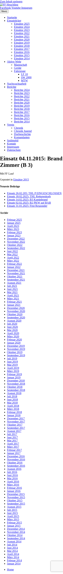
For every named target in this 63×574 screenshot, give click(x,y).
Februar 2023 (14, 232)
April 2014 (13, 554)
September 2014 (16, 538)
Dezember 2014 (16, 528)
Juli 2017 (12, 434)
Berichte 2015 (22, 118)
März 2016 (13, 484)
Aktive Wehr (14, 61)
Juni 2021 (12, 289)
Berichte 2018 (22, 108)
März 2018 (13, 408)
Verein (10, 124)
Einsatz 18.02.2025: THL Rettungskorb (29, 196)
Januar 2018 (13, 415)
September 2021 (16, 279)
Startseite (12, 17)
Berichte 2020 (22, 102)
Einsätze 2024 (22, 26)
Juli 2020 (12, 323)
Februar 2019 (14, 374)
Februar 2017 (14, 450)
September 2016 (16, 465)
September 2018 (16, 390)
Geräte (17, 67)
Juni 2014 (12, 547)
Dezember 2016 (16, 456)
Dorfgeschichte (22, 134)
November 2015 (16, 497)
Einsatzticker (14, 20)
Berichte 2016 (22, 115)
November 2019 (16, 349)
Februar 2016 (14, 487)
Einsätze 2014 (22, 58)
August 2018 (14, 393)
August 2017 (14, 431)
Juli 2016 (12, 472)
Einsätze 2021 (22, 36)
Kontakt (11, 143)
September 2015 (16, 503)
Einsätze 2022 (22, 33)
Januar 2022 (13, 267)
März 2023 (13, 229)
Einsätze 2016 (22, 52)
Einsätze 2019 (22, 42)
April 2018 (13, 405)
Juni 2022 (12, 251)
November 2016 (16, 459)
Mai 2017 (12, 440)
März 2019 (13, 371)
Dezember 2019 (16, 345)
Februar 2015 (14, 522)
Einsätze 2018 (22, 45)
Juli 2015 (12, 509)
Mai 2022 (12, 254)
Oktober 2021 (14, 276)
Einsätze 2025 (22, 23)
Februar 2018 (14, 412)
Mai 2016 (12, 478)
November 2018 (16, 383)
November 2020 (16, 311)
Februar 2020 (14, 339)
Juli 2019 (12, 358)
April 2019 (13, 367)
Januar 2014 (13, 563)
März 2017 (13, 446)
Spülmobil (12, 140)
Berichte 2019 (22, 105)
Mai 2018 (12, 402)
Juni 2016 (12, 475)
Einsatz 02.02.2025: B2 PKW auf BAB (29, 202)
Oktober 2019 (14, 352)
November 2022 (16, 241)
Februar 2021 (14, 301)
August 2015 (14, 506)
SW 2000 (26, 77)
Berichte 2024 (22, 90)
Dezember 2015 (16, 494)
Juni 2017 (12, 437)
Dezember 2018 (16, 380)
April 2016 (13, 481)
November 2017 (16, 421)
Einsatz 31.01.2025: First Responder (27, 205)
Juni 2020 (12, 326)
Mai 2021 (12, 292)
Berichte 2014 (22, 121)
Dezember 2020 (16, 308)
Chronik (18, 127)
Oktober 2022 (14, 244)
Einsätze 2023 (22, 30)
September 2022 (16, 248)
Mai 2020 (12, 330)
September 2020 (16, 317)
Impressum (13, 146)
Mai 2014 (12, 550)
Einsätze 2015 (22, 55)
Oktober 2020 (14, 314)
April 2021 (13, 295)
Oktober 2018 (14, 386)
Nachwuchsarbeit (16, 83)
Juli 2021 (12, 285)
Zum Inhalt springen (11, 1)
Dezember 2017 (16, 418)
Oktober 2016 (14, 462)
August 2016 (14, 468)
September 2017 (16, 427)
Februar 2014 (14, 560)
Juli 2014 (12, 544)
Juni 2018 (12, 399)
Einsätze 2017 (22, 48)
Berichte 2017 (22, 112)
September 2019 (16, 355)
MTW (24, 80)
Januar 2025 (13, 222)
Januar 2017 (13, 453)
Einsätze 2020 (22, 39)
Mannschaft (20, 64)
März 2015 (13, 519)
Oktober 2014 (14, 535)
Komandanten (22, 137)
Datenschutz (14, 149)
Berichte (11, 86)
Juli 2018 (12, 396)
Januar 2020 (13, 342)
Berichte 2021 (22, 99)
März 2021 (13, 298)
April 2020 (13, 333)
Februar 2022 (14, 263)
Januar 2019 (13, 377)
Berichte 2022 (22, 96)
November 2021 (16, 273)
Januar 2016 (13, 491)
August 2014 (14, 541)
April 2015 (13, 516)
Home (10, 569)
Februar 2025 (14, 219)
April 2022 (13, 257)
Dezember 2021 (16, 270)
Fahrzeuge (20, 71)
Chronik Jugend (23, 131)
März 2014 (13, 557)
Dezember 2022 (16, 238)
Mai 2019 (12, 364)
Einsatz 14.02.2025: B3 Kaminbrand (27, 199)
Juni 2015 (12, 513)
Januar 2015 (13, 525)
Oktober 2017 (14, 424)
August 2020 (14, 320)
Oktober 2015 (14, 500)
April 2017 (13, 443)
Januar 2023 (13, 235)
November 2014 (16, 532)
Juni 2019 (12, 361)
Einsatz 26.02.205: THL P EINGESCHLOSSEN (34, 193)
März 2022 (13, 260)
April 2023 (13, 226)
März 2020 (13, 336)
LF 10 (24, 74)
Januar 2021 (13, 304)
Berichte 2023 (22, 93)
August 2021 (14, 282)
